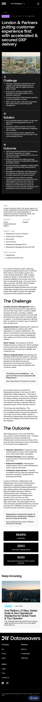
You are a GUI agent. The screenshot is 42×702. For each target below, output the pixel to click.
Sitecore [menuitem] (24, 649)
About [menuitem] (4, 664)
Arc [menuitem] (3, 649)
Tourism (6, 16)
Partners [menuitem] (24, 644)
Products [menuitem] (5, 644)
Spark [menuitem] (4, 658)
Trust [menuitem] (3, 673)
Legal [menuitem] (3, 669)
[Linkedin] (3, 683)
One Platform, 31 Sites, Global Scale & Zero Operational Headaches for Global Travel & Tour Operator (20, 614)
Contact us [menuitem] (5, 677)
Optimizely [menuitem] (24, 658)
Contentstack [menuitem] (25, 653)
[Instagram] (7, 683)
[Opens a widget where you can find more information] (34, 698)
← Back (4, 12)
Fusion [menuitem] (4, 653)
